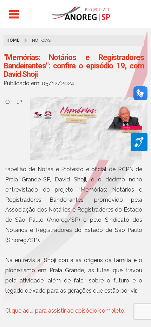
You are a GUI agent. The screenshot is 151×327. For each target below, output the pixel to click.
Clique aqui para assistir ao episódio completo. (65, 310)
